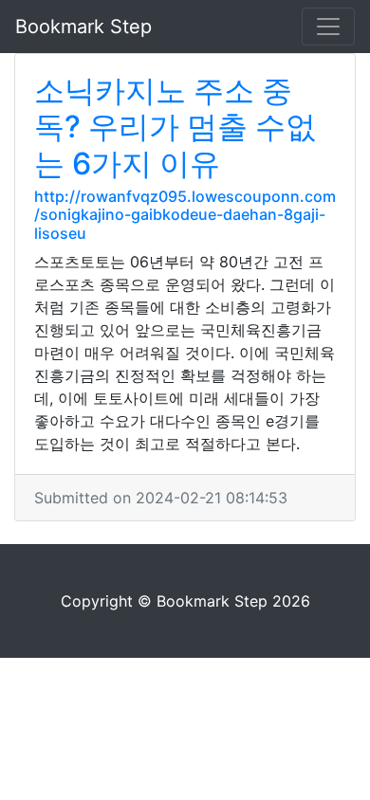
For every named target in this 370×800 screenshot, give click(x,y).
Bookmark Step (83, 26)
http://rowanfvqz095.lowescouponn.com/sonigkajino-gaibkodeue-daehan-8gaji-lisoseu (185, 214)
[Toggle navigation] (328, 26)
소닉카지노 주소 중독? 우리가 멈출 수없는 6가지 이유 (175, 127)
